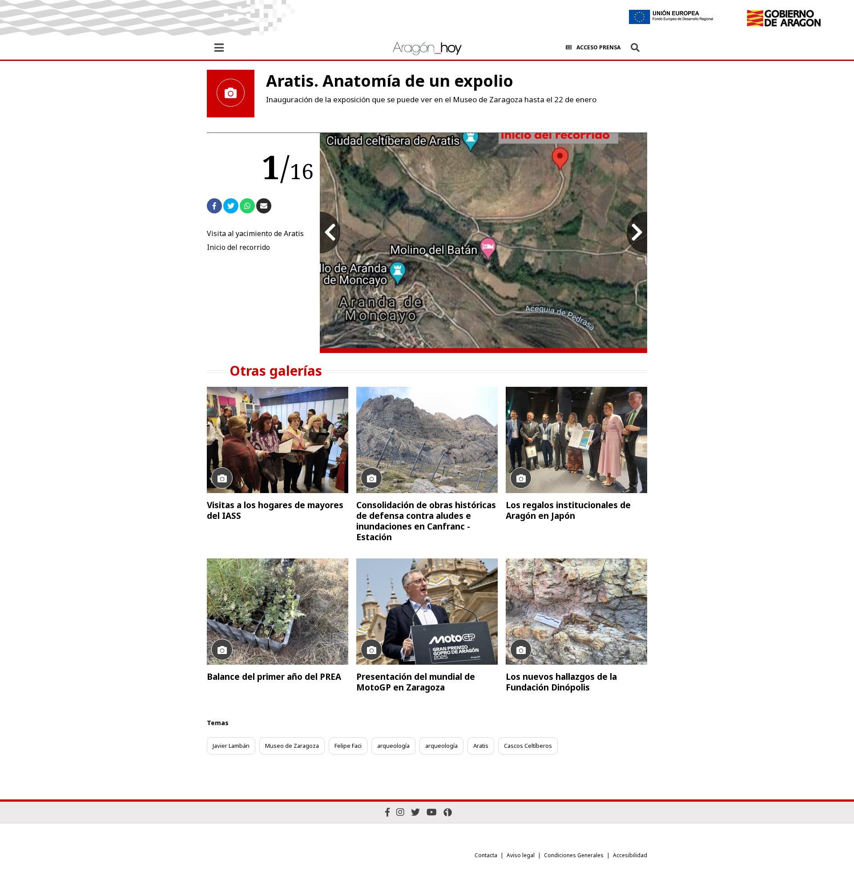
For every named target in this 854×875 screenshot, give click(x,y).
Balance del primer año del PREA (274, 676)
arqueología (393, 746)
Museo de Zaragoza (292, 746)
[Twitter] (415, 812)
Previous (330, 232)
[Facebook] (387, 812)
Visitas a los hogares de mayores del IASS (275, 510)
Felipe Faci (348, 746)
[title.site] (783, 18)
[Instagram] (400, 812)
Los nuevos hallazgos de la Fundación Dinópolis (561, 682)
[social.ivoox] (447, 812)
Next (637, 232)
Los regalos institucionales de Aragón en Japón (568, 510)
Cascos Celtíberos (528, 746)
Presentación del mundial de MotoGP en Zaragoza (415, 682)
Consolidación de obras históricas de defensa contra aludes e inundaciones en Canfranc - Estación (426, 521)
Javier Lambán (231, 746)
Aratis (480, 746)
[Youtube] (432, 812)
